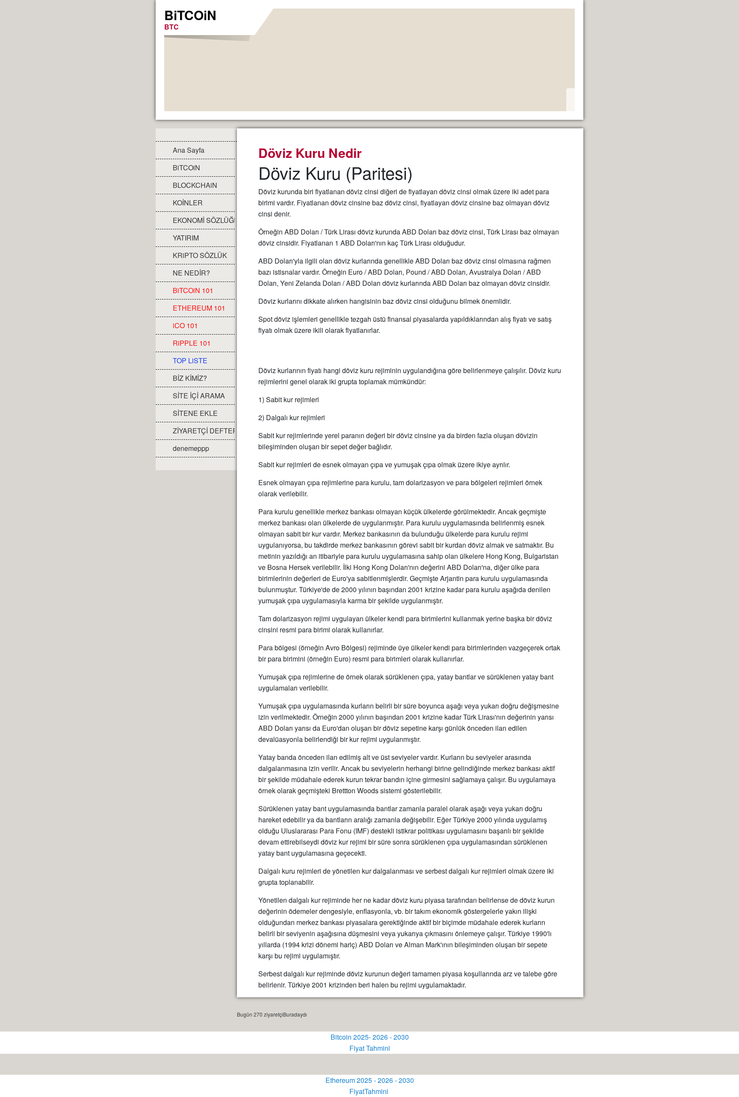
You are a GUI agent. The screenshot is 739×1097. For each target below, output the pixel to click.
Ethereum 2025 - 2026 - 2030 (369, 1080)
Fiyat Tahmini (369, 1048)
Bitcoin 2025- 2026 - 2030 (370, 1037)
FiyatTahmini (369, 1091)
